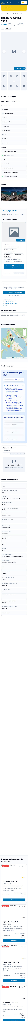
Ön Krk (15, 13)
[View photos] (14, 232)
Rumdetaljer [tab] (8, 273)
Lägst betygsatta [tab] (21, 453)
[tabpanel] (14, 464)
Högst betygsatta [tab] (14, 453)
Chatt (6, 305)
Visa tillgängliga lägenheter (15, 292)
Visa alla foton (20, 68)
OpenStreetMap (17, 357)
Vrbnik (20, 13)
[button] (11, 339)
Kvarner (9, 13)
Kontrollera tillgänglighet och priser (14, 266)
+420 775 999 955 (9, 301)
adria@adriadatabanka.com (11, 303)
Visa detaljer (14, 900)
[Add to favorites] (25, 866)
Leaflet (9, 357)
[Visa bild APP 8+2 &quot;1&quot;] (4, 86)
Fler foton (21, 240)
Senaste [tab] (6, 453)
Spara (9, 28)
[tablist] (14, 273)
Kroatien (3, 13)
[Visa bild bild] (4, 76)
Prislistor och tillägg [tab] (19, 273)
